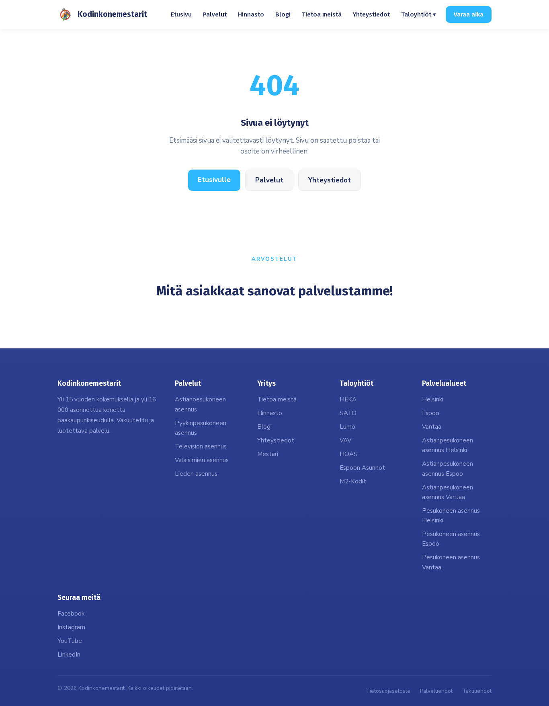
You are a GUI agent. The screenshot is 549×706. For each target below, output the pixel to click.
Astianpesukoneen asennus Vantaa (447, 492)
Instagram (71, 627)
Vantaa (431, 427)
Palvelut (215, 14)
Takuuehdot (477, 691)
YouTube (69, 641)
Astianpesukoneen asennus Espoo (447, 468)
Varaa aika (468, 14)
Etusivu (181, 14)
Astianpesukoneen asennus (200, 404)
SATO (348, 413)
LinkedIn (68, 655)
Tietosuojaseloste (388, 691)
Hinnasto (251, 14)
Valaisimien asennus (202, 460)
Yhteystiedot (371, 14)
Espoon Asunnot (362, 468)
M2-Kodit (353, 481)
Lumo (347, 427)
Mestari (267, 454)
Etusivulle (214, 179)
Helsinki (432, 399)
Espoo (430, 413)
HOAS (349, 454)
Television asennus (201, 446)
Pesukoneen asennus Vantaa (451, 562)
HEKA (348, 399)
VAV (345, 440)
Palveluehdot (436, 691)
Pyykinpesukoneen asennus (200, 428)
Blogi (283, 14)
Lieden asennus (196, 474)
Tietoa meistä (322, 14)
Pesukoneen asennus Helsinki (451, 515)
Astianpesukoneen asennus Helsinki (447, 445)
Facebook (70, 614)
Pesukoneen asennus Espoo (451, 539)
